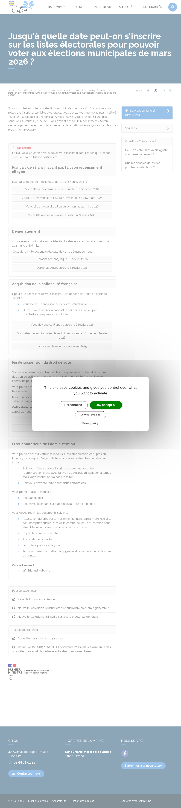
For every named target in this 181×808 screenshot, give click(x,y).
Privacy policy (90, 423)
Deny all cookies (90, 414)
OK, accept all (105, 405)
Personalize (73, 405)
